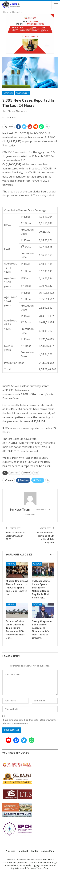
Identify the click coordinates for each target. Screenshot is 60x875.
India (36, 473)
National (8, 93)
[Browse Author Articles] (30, 498)
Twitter (34, 851)
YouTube (10, 851)
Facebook (23, 851)
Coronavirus (22, 93)
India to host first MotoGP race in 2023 (15, 536)
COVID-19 (26, 473)
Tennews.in (10, 859)
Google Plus (47, 851)
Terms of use (42, 868)
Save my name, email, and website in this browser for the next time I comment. (30, 721)
